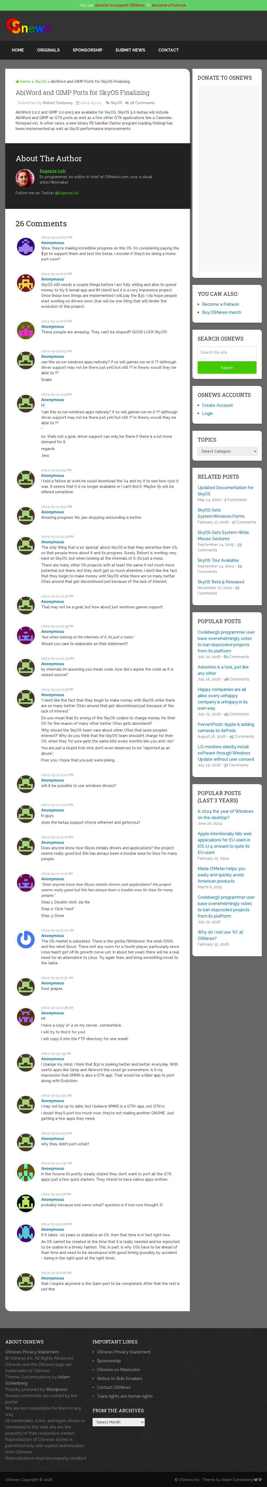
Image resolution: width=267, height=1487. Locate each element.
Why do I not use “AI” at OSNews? (220, 935)
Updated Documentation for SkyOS (225, 490)
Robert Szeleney (58, 103)
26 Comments (142, 103)
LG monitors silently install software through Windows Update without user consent (226, 753)
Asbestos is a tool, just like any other (223, 670)
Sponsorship (87, 50)
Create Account (217, 405)
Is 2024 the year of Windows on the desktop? (225, 814)
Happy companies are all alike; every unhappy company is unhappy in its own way (223, 699)
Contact (168, 50)
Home (18, 50)
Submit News (130, 50)
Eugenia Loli (53, 171)
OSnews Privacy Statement (32, 1351)
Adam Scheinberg (237, 1480)
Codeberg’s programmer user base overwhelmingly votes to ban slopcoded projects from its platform (226, 641)
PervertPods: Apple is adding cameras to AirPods (226, 727)
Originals (48, 50)
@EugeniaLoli (66, 193)
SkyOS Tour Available (218, 560)
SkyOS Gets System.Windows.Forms (221, 513)
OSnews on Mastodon (118, 1369)
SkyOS (40, 81)
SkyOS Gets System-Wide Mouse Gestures (223, 535)
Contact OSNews (114, 1387)
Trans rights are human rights (125, 1396)
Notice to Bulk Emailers (119, 1378)
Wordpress (56, 1389)
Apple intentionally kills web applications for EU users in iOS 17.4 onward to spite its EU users (225, 843)
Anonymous (52, 242)
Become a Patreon (220, 304)
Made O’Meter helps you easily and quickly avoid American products (221, 875)
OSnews (12, 1480)
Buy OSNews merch (221, 312)
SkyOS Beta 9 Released (221, 581)
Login (207, 413)
